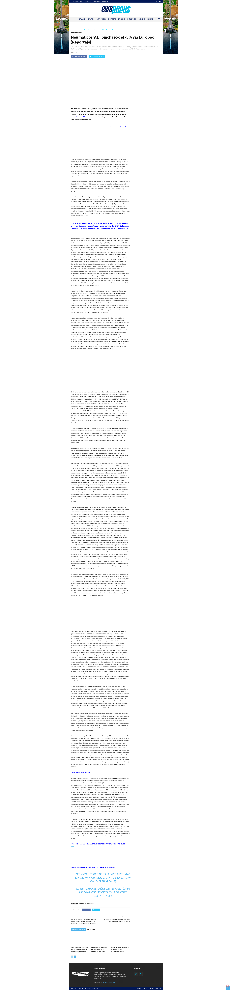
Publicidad (138, 988)
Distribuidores (131, 19)
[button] (159, 19)
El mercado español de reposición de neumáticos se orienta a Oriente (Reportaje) (103, 892)
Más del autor (91, 930)
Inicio (72, 30)
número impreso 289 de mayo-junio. (83, 117)
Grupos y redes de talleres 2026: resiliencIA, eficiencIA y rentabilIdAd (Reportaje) (120, 949)
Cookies (152, 988)
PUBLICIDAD (105, 1)
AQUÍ (72, 846)
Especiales (150, 19)
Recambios (142, 19)
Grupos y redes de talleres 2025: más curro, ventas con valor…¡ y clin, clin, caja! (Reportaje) (103, 877)
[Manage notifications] (227, 986)
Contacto (145, 988)
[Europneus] (116, 10)
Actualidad (82, 19)
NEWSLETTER (88, 1)
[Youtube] (160, 1)
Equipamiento (112, 19)
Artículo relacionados (78, 930)
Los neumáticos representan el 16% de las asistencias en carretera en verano (117, 920)
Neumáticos (91, 19)
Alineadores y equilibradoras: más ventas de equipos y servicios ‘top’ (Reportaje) (99, 949)
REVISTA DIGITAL (97, 1)
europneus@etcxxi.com (109, 982)
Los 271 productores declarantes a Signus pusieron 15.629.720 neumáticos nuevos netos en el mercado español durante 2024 (83, 921)
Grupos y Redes (101, 19)
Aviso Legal (158, 988)
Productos (121, 19)
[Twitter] (157, 1)
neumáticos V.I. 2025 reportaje (86, 903)
